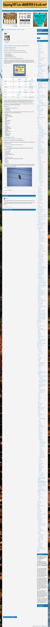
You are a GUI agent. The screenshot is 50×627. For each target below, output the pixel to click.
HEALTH (38, 124)
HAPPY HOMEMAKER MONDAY (42, 267)
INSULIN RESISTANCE (41, 135)
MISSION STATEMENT (41, 336)
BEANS (40, 494)
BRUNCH (39, 360)
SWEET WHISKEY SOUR (42, 95)
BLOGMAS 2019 (41, 171)
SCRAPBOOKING (40, 114)
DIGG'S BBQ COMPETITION (40, 117)
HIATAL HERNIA (40, 128)
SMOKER (40, 357)
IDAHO (39, 526)
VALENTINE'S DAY (40, 199)
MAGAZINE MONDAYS (41, 269)
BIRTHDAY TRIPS (40, 519)
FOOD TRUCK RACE (42, 446)
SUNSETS (39, 508)
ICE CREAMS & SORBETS (42, 390)
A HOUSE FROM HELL (40, 82)
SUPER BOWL (39, 512)
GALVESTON (40, 544)
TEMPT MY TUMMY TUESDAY (42, 306)
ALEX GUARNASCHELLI (42, 442)
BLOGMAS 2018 (41, 170)
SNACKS (40, 350)
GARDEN (38, 121)
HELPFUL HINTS (39, 145)
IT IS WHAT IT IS (40, 217)
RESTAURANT (40, 470)
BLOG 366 (39, 252)
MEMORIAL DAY (40, 191)
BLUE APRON (40, 429)
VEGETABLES (40, 72)
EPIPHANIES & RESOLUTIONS (42, 216)
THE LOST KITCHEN (41, 474)
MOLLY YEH (41, 450)
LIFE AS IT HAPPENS (40, 210)
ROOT (39, 498)
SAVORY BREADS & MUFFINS (42, 484)
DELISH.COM (40, 436)
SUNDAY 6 (39, 296)
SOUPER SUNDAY (40, 295)
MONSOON (40, 522)
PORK (39, 421)
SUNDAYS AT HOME (40, 299)
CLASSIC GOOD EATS (41, 279)
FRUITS (39, 55)
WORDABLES (40, 249)
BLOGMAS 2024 (41, 178)
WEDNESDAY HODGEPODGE (41, 317)
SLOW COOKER (40, 68)
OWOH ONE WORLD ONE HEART (41, 343)
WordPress (39, 626)
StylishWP (45, 626)
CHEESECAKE (41, 378)
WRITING (38, 551)
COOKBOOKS (39, 101)
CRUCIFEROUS (41, 497)
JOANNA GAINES (41, 463)
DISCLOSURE (39, 333)
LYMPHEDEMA (40, 138)
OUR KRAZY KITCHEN (42, 281)
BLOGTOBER (39, 160)
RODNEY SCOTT (41, 453)
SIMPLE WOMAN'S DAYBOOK (42, 293)
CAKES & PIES (40, 377)
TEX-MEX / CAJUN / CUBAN (41, 71)
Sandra (7, 198)
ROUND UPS (39, 288)
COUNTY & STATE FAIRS (41, 523)
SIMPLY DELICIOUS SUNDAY (42, 282)
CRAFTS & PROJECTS (18, 10)
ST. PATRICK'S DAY (40, 195)
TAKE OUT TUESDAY (40, 302)
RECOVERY (38, 504)
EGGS (39, 361)
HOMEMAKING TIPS (40, 149)
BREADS (39, 49)
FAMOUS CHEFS (41, 439)
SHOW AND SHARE (40, 292)
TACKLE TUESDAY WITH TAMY (42, 300)
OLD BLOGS (38, 327)
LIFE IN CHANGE (41, 131)
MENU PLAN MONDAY (41, 273)
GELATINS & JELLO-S (41, 389)
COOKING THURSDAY (40, 109)
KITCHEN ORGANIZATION (41, 152)
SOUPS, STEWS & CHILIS (41, 69)
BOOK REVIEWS (40, 99)
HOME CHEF (40, 461)
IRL (38, 120)
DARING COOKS (41, 260)
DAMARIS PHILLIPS (42, 443)
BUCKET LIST (39, 213)
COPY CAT (40, 435)
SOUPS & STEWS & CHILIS (41, 489)
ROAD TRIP (39, 540)
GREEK (39, 399)
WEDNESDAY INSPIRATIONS (41, 223)
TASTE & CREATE (39, 515)
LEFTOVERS (39, 404)
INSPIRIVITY (40, 234)
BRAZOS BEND (41, 543)
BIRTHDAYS (39, 159)
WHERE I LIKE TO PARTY (10, 10)
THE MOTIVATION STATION (41, 340)
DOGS (38, 94)
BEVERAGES (39, 48)
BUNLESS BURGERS (42, 418)
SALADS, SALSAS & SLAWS (41, 477)
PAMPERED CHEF (41, 467)
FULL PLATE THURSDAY (41, 266)
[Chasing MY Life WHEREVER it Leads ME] (25, 4)
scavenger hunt (40, 289)
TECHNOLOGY (39, 516)
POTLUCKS (39, 413)
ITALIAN (39, 56)
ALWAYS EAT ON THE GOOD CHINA (21, 52)
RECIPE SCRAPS (41, 270)
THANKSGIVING (40, 196)
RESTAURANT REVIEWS (40, 505)
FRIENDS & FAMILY (41, 457)
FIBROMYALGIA (40, 127)
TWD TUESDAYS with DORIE (41, 313)
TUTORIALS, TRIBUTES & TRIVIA (41, 548)
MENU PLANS (39, 320)
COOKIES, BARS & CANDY (42, 381)
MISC (38, 324)
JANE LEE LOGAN (41, 235)
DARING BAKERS (41, 259)
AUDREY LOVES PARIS (42, 231)
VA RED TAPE (39, 550)
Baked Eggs (18, 97)
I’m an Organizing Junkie (24, 77)
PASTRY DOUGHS (41, 392)
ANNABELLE (41, 182)
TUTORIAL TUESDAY (41, 248)
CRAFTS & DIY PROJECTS (40, 110)
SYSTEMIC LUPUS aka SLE (41, 142)
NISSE (40, 184)
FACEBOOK (40, 438)
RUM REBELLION (41, 530)
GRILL (39, 400)
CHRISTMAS (39, 163)
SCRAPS (40, 471)
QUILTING (39, 113)
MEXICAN (39, 406)
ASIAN (39, 354)
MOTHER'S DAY (40, 192)
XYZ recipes (39, 501)
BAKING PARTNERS (40, 228)
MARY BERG (41, 449)
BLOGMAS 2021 (41, 174)
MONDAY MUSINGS (40, 274)
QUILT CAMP (39, 91)
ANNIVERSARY (40, 157)
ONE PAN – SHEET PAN (41, 407)
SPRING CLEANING (39, 511)
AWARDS (39, 332)
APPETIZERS (39, 45)
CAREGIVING (39, 125)
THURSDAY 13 (40, 307)
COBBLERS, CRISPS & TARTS (42, 380)
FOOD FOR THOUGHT (41, 203)
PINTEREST (40, 468)
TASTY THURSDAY (40, 303)
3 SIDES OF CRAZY (40, 328)
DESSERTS (39, 374)
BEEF (39, 417)
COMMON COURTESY (41, 255)
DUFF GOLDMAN (41, 102)
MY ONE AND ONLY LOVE (40, 325)
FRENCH (39, 393)
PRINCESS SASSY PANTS (42, 238)
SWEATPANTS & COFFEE (42, 241)
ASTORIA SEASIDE (41, 534)
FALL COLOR (40, 529)
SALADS (39, 62)
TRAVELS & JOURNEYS (25, 10)
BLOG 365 (39, 230)
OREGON (39, 533)
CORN (39, 495)
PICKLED (39, 410)
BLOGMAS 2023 (41, 177)
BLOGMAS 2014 (41, 164)
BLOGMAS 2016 (41, 167)
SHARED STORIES (40, 206)
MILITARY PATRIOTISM (40, 321)
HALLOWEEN (39, 188)
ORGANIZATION (40, 153)
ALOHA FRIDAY (40, 227)
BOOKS (38, 98)
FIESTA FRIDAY (40, 263)
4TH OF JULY (39, 156)
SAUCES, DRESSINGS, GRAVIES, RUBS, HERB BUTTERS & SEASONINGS (42, 66)
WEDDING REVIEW (40, 547)
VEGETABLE (40, 370)
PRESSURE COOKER (40, 414)
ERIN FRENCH (41, 475)
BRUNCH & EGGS (40, 51)
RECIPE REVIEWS (40, 425)
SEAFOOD (40, 424)
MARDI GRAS (39, 189)
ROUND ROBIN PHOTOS (41, 286)
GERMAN (39, 396)
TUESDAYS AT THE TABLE (41, 310)
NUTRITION (39, 139)
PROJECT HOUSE (40, 221)
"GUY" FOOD (41, 353)
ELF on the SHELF (41, 181)
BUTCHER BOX (41, 432)
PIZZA (39, 411)
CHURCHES (38, 107)
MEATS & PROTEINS (40, 59)
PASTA (39, 366)
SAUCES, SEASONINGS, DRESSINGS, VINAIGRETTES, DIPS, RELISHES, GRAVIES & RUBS (42, 482)
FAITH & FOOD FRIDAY (41, 262)
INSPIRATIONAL (39, 202)
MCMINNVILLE (41, 536)
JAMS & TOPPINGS (40, 403)
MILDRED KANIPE (41, 537)
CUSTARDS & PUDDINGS (42, 384)
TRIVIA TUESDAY (41, 245)
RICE (39, 369)
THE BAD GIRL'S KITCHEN (41, 339)
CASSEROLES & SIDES (41, 52)
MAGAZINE (40, 464)
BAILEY (41, 185)
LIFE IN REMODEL (40, 86)
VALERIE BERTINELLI (42, 456)
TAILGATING (40, 351)
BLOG (39, 428)
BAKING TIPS (39, 146)
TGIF (39, 242)
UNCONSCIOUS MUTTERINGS (42, 314)
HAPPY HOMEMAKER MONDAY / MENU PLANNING (14, 29)
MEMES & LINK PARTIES (40, 224)
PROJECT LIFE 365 (39, 346)
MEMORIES (39, 220)
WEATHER (39, 509)
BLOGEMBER (40, 198)
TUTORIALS (31, 10)
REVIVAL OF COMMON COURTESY (42, 285)
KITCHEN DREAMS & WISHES (41, 209)
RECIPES (4, 10)
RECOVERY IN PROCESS (42, 132)
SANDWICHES (40, 63)
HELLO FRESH (41, 460)
